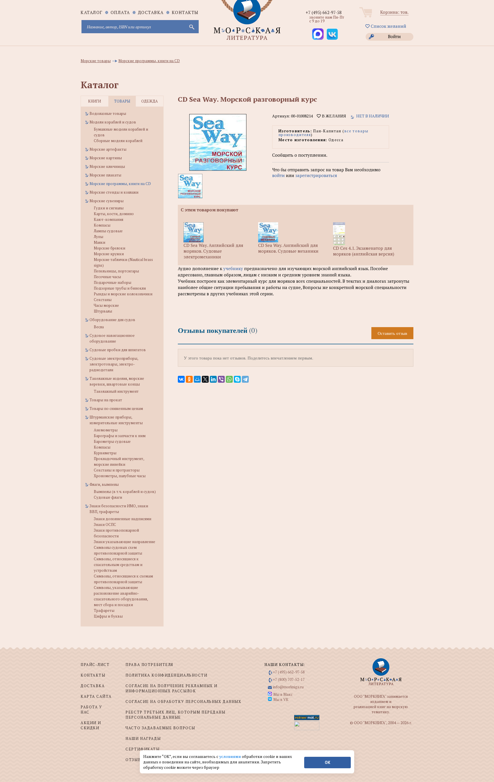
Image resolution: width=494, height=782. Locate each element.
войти (278, 175)
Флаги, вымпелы (104, 484)
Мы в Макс (282, 694)
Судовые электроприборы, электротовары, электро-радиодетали (113, 364)
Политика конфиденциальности (166, 675)
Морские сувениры (106, 200)
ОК (327, 762)
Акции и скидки (91, 725)
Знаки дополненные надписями (122, 518)
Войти (394, 36)
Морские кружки (109, 253)
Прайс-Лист (95, 664)
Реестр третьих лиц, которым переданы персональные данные (175, 715)
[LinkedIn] (213, 379)
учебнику (233, 268)
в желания (333, 116)
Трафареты (104, 610)
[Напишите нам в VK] (332, 34)
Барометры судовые (112, 441)
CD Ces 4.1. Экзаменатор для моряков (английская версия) (363, 251)
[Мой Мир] (197, 379)
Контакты (185, 12)
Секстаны (102, 299)
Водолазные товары (107, 113)
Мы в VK (280, 699)
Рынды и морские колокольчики (123, 293)
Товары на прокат (105, 399)
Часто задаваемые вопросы (160, 727)
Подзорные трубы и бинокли (120, 288)
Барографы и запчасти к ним (120, 435)
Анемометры (105, 430)
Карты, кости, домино (114, 213)
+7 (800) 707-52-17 (289, 679)
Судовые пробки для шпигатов (117, 349)
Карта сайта (96, 696)
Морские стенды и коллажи (113, 192)
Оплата (120, 12)
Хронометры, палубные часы (120, 475)
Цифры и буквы (108, 616)
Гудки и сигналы (109, 208)
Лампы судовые (108, 230)
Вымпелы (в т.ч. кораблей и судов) (125, 491)
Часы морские (106, 305)
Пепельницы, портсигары (116, 271)
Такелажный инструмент (116, 391)
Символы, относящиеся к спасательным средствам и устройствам (118, 564)
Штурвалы (103, 311)
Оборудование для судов (112, 319)
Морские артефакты (107, 149)
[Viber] (221, 379)
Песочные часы (107, 276)
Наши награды (143, 738)
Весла (99, 326)
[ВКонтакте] (181, 379)
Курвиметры (105, 452)
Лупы (98, 236)
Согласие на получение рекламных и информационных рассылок (171, 688)
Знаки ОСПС (105, 524)
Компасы (102, 225)
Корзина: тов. (394, 12)
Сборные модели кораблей (118, 140)
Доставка (151, 12)
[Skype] (237, 379)
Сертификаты (143, 749)
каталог (92, 12)
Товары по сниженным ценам (116, 408)
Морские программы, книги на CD (120, 183)
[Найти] (191, 26)
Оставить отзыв (392, 333)
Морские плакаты (105, 175)
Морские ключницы (107, 166)
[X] (205, 379)
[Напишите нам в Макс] (318, 34)
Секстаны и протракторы (117, 470)
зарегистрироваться (316, 175)
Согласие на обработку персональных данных (183, 701)
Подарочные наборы (112, 282)
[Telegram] (245, 379)
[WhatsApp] (229, 379)
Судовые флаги (108, 497)
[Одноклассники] (189, 379)
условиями (230, 756)
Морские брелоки (109, 248)
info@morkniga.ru (288, 686)
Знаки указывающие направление (124, 541)
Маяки (99, 242)
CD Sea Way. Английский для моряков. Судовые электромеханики (213, 251)
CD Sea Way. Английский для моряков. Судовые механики (288, 248)
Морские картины (105, 157)
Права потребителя (149, 664)
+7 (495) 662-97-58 (324, 12)
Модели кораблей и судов (112, 122)
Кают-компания (108, 219)
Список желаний (388, 26)
